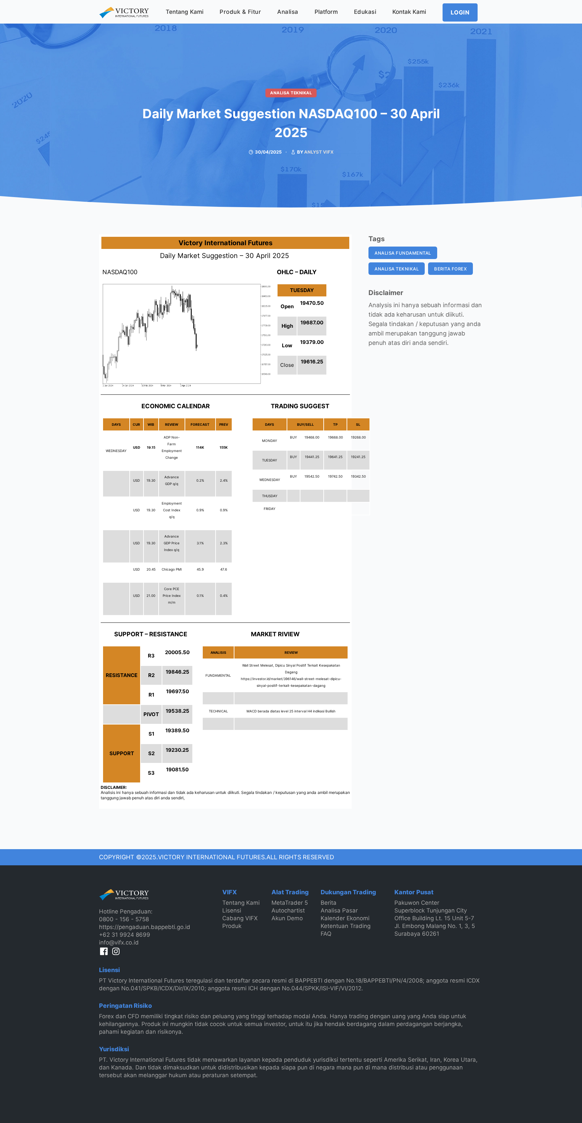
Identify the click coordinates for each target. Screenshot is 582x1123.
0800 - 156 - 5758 (124, 919)
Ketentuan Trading (345, 926)
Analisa (287, 11)
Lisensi (231, 910)
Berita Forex (450, 268)
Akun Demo (287, 918)
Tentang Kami (184, 11)
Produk (231, 926)
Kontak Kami (409, 11)
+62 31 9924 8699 (124, 934)
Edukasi (365, 11)
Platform (326, 11)
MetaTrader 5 (289, 902)
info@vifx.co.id (119, 942)
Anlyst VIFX (318, 152)
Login (460, 12)
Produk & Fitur (240, 11)
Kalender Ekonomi (345, 918)
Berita (328, 902)
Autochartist (288, 910)
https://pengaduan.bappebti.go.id (144, 927)
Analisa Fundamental (403, 253)
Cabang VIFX (240, 918)
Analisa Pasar (339, 910)
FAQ (326, 933)
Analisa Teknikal (291, 92)
